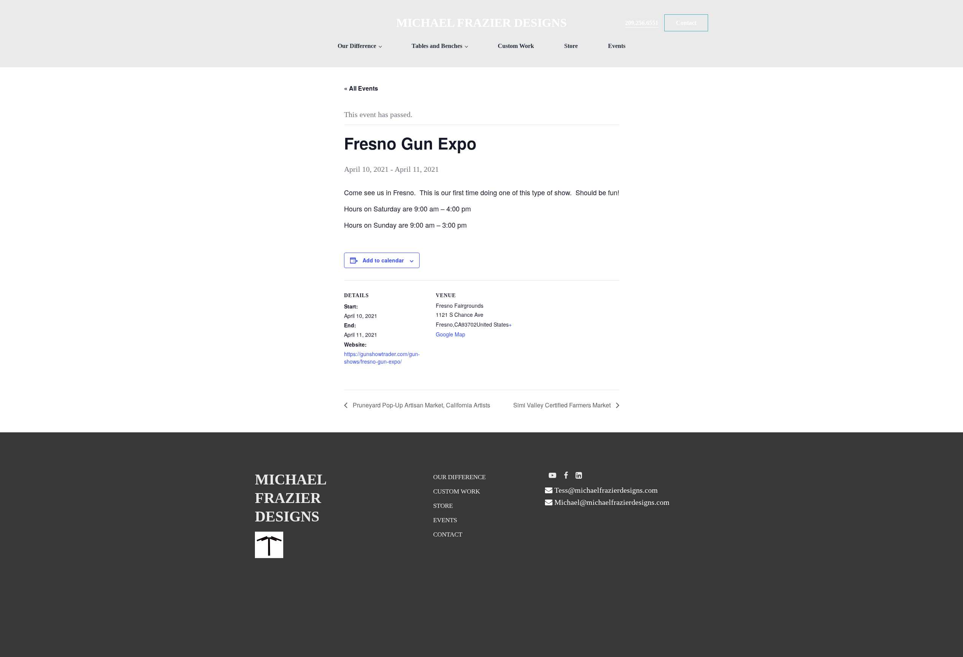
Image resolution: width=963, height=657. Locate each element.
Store (443, 505)
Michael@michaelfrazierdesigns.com (611, 502)
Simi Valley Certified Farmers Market (562, 405)
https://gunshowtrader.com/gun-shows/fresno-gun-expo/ (382, 357)
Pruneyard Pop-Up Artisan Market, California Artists (420, 405)
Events (445, 520)
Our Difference (459, 477)
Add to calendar (383, 260)
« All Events (361, 88)
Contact (447, 534)
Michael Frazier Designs (481, 22)
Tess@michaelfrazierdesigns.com (605, 490)
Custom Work (456, 491)
